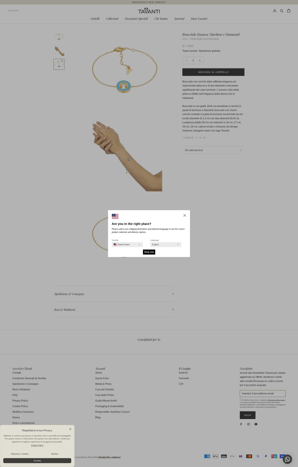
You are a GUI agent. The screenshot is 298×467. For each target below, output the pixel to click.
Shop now (149, 252)
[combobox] (122, 244)
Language (154, 240)
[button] (184, 216)
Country (115, 240)
